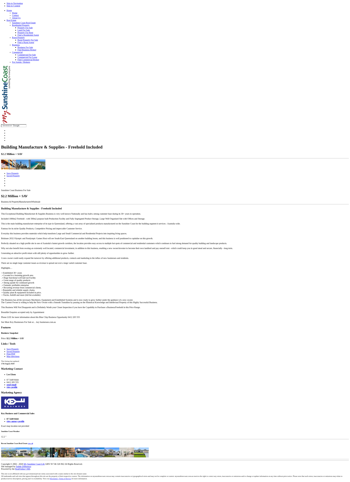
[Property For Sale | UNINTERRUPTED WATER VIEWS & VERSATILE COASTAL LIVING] (23, 456)
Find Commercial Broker (28, 60)
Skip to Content (13, 6)
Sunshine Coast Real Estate (24, 23)
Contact (15, 15)
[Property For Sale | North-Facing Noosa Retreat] (126, 456)
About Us (16, 18)
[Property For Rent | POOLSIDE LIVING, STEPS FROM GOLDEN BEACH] (82, 456)
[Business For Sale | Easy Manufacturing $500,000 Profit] (67, 456)
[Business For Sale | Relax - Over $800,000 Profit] (52, 456)
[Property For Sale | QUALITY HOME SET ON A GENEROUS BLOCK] (38, 456)
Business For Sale (25, 47)
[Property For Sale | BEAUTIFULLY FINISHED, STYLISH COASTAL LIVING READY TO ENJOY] (111, 456)
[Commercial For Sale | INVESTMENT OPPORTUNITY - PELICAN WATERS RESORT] (8, 456)
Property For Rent (25, 32)
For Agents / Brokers (21, 62)
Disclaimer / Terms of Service (60, 479)
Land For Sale (24, 30)
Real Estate (11, 20)
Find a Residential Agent (28, 35)
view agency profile (15, 421)
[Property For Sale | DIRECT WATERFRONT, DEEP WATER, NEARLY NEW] (97, 456)
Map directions (13, 356)
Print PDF (11, 354)
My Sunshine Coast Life (34, 464)
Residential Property (21, 25)
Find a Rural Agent (26, 42)
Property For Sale (25, 28)
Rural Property (18, 37)
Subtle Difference (23, 466)
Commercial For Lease (27, 57)
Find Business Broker (27, 50)
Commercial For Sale (27, 55)
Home (9, 10)
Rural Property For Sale (28, 40)
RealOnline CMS (22, 469)
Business (16, 45)
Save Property (13, 173)
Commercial (17, 52)
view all (30, 443)
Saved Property (13, 176)
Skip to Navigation (15, 3)
